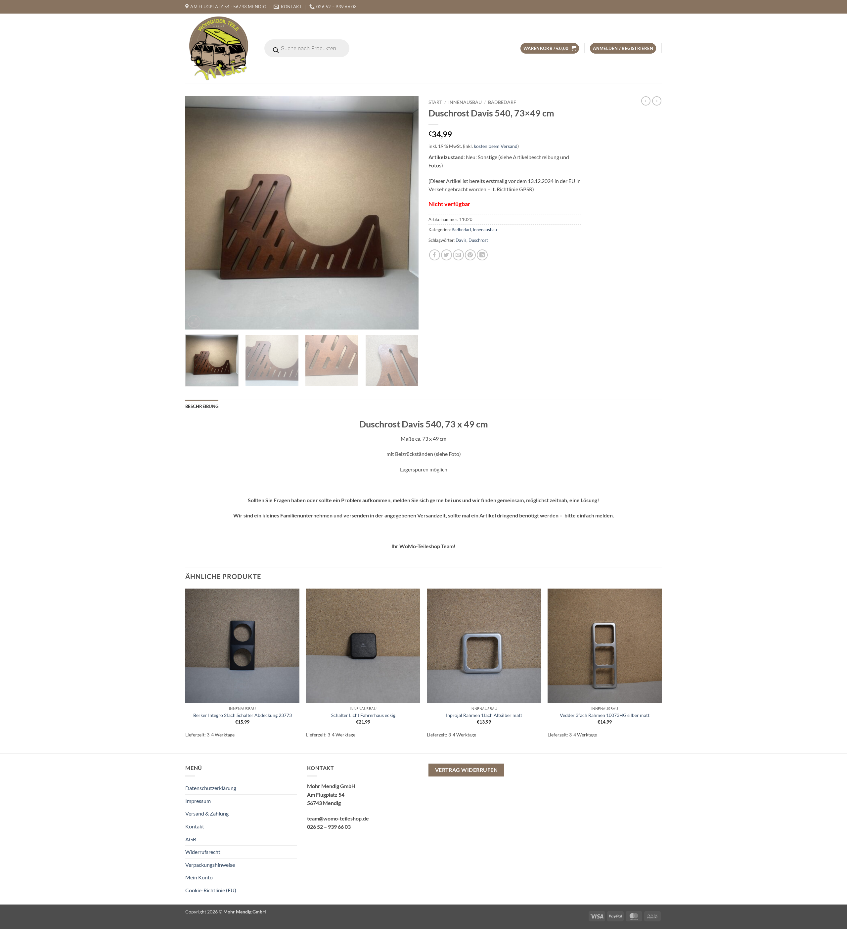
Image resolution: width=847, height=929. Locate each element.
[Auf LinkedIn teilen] (482, 254)
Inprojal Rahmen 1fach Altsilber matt (484, 715)
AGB (190, 839)
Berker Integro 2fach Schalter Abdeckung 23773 (242, 715)
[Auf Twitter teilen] (446, 254)
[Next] (406, 213)
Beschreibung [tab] (201, 406)
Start (435, 102)
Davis (461, 240)
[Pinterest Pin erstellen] (470, 254)
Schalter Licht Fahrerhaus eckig (363, 715)
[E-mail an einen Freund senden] (458, 254)
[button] (549, 48)
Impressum (198, 801)
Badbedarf (502, 102)
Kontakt (194, 826)
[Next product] (645, 101)
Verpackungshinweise (210, 865)
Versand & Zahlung (207, 813)
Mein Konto (199, 877)
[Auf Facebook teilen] (434, 254)
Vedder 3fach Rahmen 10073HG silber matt (604, 715)
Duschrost (478, 240)
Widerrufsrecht (202, 852)
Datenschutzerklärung (210, 788)
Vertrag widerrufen (466, 770)
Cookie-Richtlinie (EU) (210, 890)
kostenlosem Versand (495, 146)
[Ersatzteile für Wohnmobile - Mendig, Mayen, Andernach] (219, 48)
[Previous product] (656, 101)
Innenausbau (465, 102)
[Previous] (198, 213)
